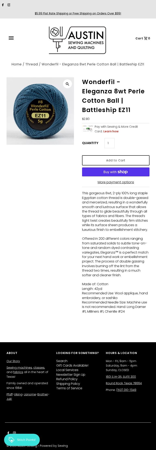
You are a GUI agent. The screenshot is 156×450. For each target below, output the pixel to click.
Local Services (67, 370)
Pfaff (9, 394)
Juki (9, 399)
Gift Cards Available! (72, 365)
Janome (30, 394)
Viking (18, 394)
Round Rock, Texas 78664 (124, 383)
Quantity (90, 143)
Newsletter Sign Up (70, 374)
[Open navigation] (20, 38)
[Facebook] (2, 5)
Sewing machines (19, 368)
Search (61, 361)
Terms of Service (69, 388)
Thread (31, 64)
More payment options (116, 182)
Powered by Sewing (54, 446)
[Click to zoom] (67, 83)
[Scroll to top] (148, 442)
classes (38, 368)
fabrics (18, 372)
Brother (42, 394)
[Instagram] (8, 5)
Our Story (13, 361)
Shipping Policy (68, 383)
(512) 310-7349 (126, 390)
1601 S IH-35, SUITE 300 (121, 377)
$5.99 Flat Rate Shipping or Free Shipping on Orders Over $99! (78, 13)
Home (17, 64)
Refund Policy (67, 379)
